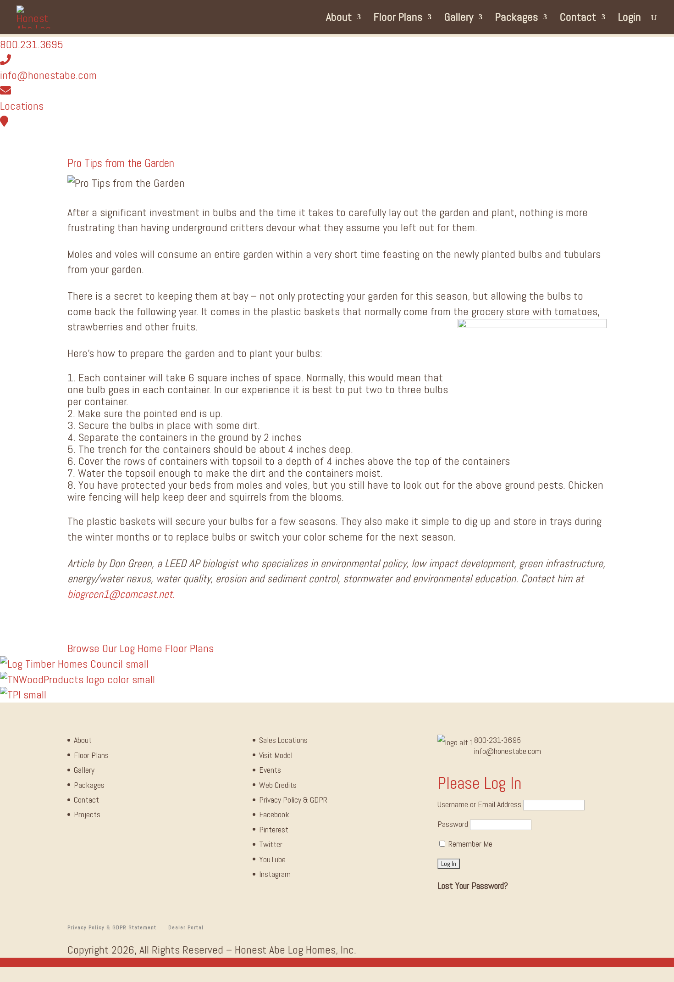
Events (270, 769)
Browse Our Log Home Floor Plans (140, 648)
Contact (578, 19)
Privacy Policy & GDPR (293, 799)
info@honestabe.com (48, 75)
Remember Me (469, 843)
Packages (516, 19)
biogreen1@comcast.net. (121, 594)
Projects (87, 814)
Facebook (274, 814)
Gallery (458, 19)
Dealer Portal (186, 927)
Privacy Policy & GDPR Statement (111, 927)
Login (629, 19)
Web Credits (278, 785)
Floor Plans (398, 19)
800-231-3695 (497, 740)
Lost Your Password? (472, 886)
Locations (22, 106)
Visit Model (276, 755)
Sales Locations (283, 740)
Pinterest (273, 829)
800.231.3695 (31, 44)
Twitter (270, 844)
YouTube (272, 859)
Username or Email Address (479, 804)
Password (452, 824)
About (339, 19)
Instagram (275, 874)
